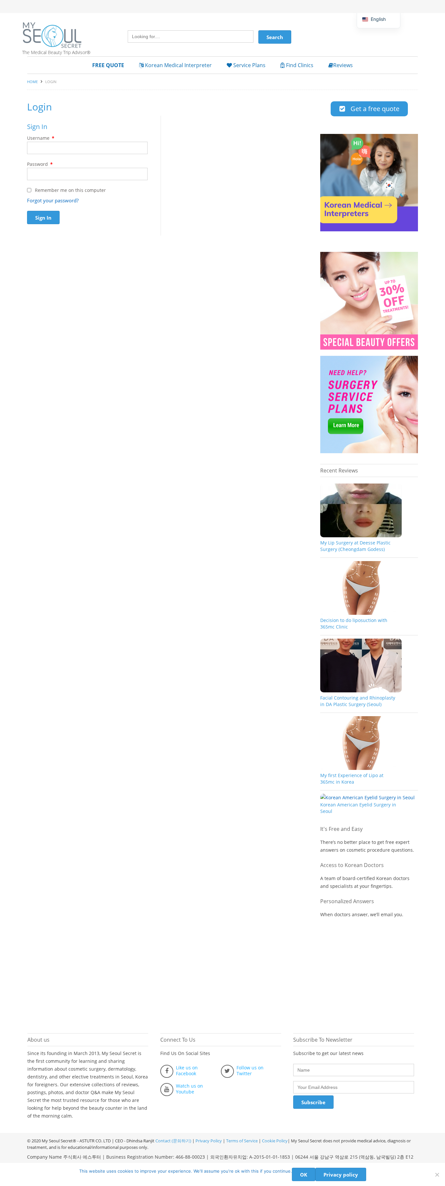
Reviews (343, 65)
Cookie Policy (275, 1141)
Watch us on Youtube (189, 1089)
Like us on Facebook (187, 1071)
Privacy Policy (208, 1141)
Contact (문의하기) (172, 1141)
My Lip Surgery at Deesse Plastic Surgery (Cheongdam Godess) (355, 546)
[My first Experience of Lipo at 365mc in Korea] (361, 768)
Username (40, 138)
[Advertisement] (369, 972)
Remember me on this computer (70, 190)
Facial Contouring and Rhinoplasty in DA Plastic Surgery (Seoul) (357, 701)
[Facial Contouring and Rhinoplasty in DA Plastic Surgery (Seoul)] (361, 690)
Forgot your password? (53, 200)
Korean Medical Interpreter (178, 65)
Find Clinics (299, 65)
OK (303, 1174)
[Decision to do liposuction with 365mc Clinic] (361, 613)
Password (40, 164)
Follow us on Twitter (250, 1071)
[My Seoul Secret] (59, 30)
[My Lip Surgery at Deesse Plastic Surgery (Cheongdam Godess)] (361, 535)
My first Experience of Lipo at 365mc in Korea (351, 778)
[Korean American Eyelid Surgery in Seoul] (367, 797)
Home (32, 81)
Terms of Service (242, 1141)
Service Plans (249, 65)
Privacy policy (340, 1174)
